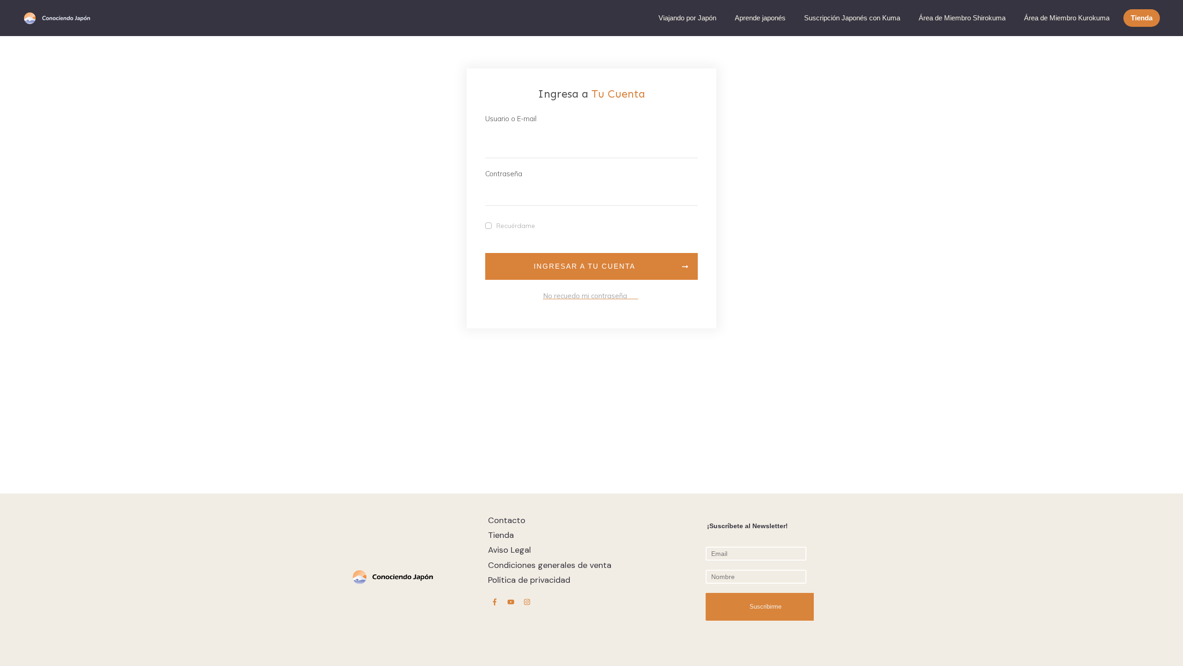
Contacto (506, 520)
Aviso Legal (509, 549)
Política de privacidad (529, 580)
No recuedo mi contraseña (590, 295)
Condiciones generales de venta (549, 565)
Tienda (501, 535)
